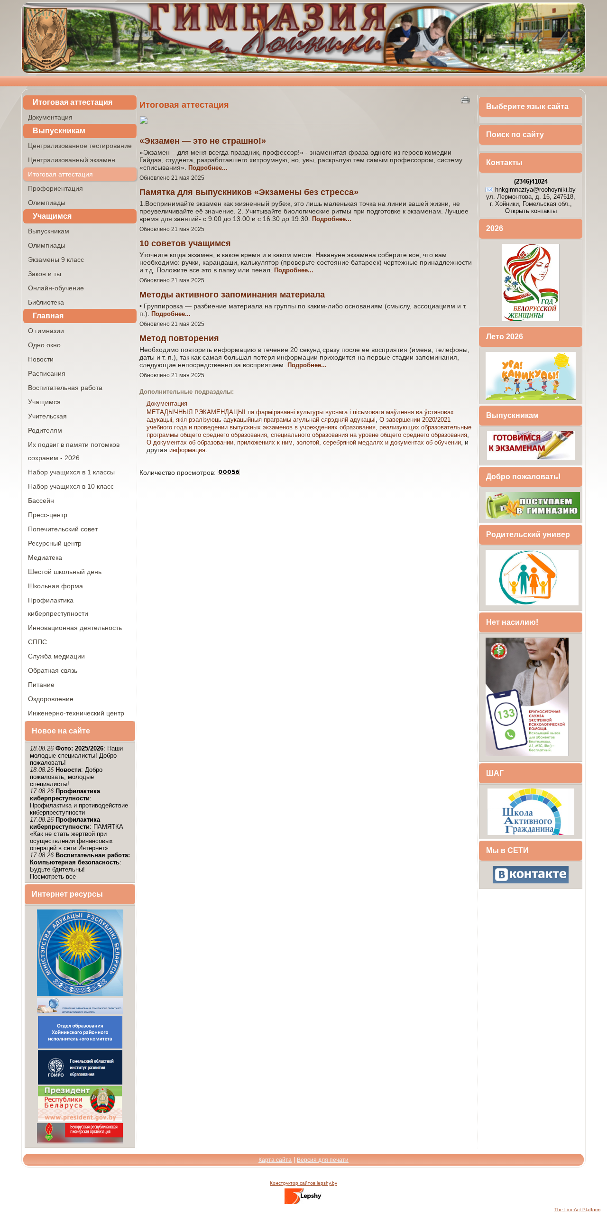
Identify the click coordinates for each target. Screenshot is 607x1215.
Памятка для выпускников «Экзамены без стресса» (249, 192)
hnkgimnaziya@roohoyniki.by (535, 189)
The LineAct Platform (577, 1209)
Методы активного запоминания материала (232, 294)
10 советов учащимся (185, 243)
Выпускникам (59, 131)
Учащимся (52, 216)
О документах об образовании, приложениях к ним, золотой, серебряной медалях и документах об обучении (304, 442)
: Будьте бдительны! (80, 862)
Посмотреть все (53, 876)
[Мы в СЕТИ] (530, 882)
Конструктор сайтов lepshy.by (303, 1183)
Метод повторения (179, 338)
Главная (48, 316)
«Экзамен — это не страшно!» (202, 141)
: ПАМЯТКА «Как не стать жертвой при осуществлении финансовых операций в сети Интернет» (76, 834)
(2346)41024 (531, 181)
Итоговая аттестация (72, 102)
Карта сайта (275, 1160)
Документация (167, 403)
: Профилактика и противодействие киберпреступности (79, 802)
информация (187, 450)
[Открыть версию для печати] (466, 99)
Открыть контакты (531, 210)
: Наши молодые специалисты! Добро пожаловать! (76, 755)
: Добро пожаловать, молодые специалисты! (66, 777)
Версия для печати (323, 1160)
